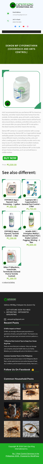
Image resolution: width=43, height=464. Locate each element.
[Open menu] (21, 31)
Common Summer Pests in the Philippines (18, 356)
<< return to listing (8, 282)
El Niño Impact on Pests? (12, 329)
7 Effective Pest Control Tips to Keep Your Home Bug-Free (20, 342)
